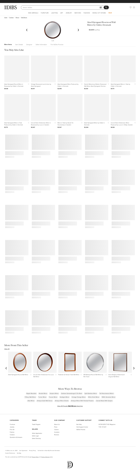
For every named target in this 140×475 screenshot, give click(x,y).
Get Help (79, 424)
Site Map (19, 453)
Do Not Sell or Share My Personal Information (49, 450)
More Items (8, 44)
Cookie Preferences (10, 453)
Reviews (56, 435)
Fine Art (12, 429)
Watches (77, 13)
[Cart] (134, 7)
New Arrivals (33, 13)
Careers (56, 429)
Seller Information (41, 44)
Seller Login (35, 436)
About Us (57, 424)
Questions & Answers (16, 437)
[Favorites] (130, 7)
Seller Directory (36, 438)
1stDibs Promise (80, 429)
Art (61, 13)
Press (55, 427)
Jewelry (69, 13)
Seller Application (37, 433)
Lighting (54, 13)
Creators (12, 435)
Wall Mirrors (24, 17)
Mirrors (17, 17)
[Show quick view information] (28, 84)
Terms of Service (45, 457)
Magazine (107, 424)
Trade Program (36, 424)
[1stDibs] (10, 7)
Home (5, 17)
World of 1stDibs (99, 13)
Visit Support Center (82, 427)
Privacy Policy (32, 450)
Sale (110, 13)
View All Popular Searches (70, 406)
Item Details (19, 44)
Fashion (87, 13)
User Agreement (23, 450)
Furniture (45, 13)
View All (6, 349)
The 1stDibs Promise (56, 44)
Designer (29, 44)
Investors (56, 432)
